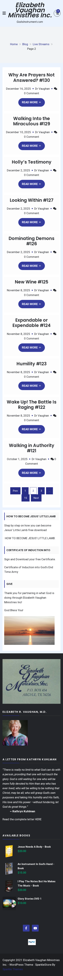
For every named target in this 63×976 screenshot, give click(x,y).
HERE (38, 819)
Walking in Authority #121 (31, 448)
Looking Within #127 (31, 200)
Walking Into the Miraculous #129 (31, 121)
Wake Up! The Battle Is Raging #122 (31, 404)
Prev (15, 490)
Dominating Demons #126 (31, 241)
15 (25, 497)
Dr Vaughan (42, 88)
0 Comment (31, 93)
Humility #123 (31, 364)
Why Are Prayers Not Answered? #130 (31, 77)
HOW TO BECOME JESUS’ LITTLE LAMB (29, 538)
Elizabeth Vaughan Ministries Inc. (30, 10)
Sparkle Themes (13, 969)
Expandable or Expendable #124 (31, 322)
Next (36, 497)
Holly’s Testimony (31, 162)
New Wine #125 (31, 282)
